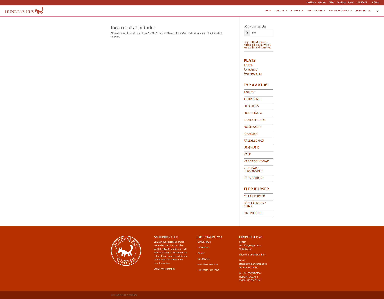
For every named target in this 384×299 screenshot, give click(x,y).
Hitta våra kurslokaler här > (252, 254)
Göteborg (322, 2)
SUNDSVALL (204, 258)
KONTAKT (361, 10)
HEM (268, 10)
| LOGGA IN (362, 2)
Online (351, 2)
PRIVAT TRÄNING (339, 10)
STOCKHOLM (204, 241)
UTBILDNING (314, 10)
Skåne (331, 2)
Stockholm (311, 2)
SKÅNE (201, 253)
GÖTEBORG (203, 247)
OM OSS (279, 10)
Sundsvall (341, 2)
